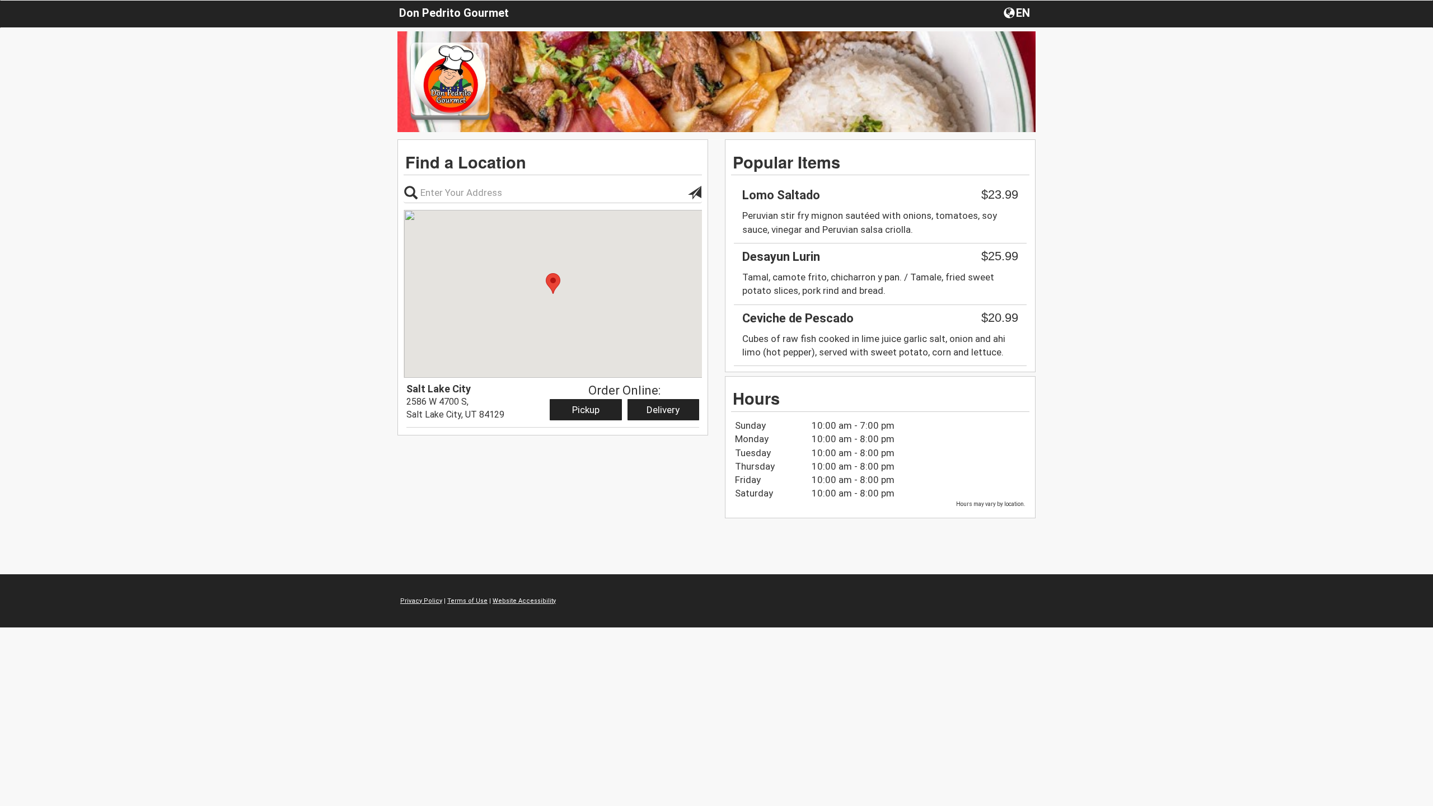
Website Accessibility (524, 600)
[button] (1018, 12)
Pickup (586, 409)
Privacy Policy (421, 600)
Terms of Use (467, 600)
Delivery (663, 409)
